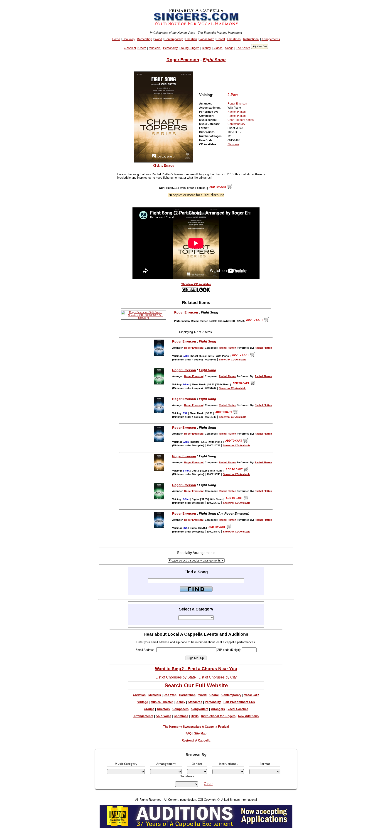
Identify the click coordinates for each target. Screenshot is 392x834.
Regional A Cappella (196, 740)
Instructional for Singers (218, 716)
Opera (142, 48)
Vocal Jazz (206, 39)
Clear (208, 784)
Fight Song (214, 59)
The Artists (243, 48)
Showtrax (233, 144)
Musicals (155, 48)
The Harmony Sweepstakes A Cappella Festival (196, 726)
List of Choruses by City (217, 677)
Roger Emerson (183, 59)
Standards (195, 702)
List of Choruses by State (176, 677)
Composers (180, 709)
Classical (130, 48)
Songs (229, 48)
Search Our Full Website (196, 685)
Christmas (234, 39)
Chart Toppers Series (241, 120)
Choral (220, 39)
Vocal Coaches (238, 709)
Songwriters (199, 709)
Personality (170, 48)
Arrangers (218, 709)
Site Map (200, 733)
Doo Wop (128, 39)
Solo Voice (163, 716)
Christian (191, 39)
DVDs (194, 716)
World (158, 39)
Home (116, 39)
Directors (163, 709)
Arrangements (271, 39)
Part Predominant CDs (239, 702)
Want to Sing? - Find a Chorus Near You (196, 668)
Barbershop (144, 39)
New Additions (248, 716)
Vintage (142, 702)
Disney (206, 48)
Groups (149, 709)
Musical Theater (162, 702)
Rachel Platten (237, 111)
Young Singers (189, 48)
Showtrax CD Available (196, 284)
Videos (218, 48)
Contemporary (173, 39)
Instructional (251, 39)
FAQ (188, 733)
